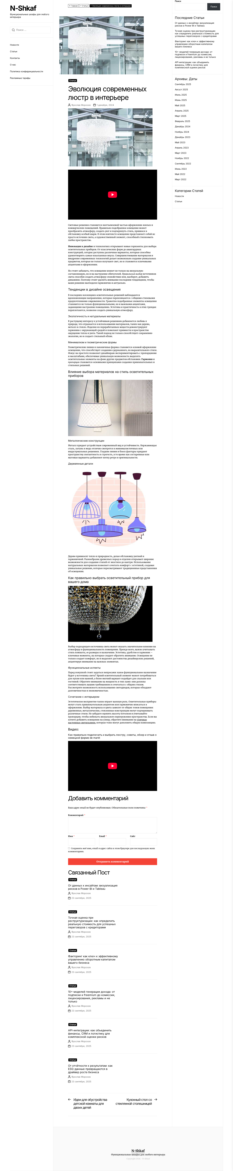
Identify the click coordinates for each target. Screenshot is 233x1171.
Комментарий (76, 815)
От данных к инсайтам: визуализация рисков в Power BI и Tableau (92, 887)
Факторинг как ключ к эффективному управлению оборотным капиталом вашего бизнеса (93, 959)
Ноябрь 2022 (182, 158)
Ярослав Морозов (81, 105)
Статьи (13, 51)
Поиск (178, 1)
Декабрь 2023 (182, 137)
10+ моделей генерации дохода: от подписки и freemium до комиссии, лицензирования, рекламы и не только (91, 996)
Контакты (15, 58)
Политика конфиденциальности (26, 71)
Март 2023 (180, 153)
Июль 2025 (181, 95)
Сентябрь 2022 (183, 163)
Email (103, 836)
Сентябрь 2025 (183, 84)
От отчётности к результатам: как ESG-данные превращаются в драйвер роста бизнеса (90, 1069)
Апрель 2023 (182, 147)
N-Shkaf (23, 8)
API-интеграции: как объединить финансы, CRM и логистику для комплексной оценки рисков (90, 1033)
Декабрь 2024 (182, 126)
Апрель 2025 (182, 110)
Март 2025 (180, 116)
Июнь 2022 (181, 169)
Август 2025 (181, 89)
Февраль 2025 (182, 121)
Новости (14, 44)
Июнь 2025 (181, 100)
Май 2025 (180, 105)
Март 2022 (180, 179)
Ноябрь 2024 (182, 132)
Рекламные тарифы (20, 78)
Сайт (132, 836)
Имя (71, 836)
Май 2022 (180, 174)
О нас (13, 64)
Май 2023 (180, 142)
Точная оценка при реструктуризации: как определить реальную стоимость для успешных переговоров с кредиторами (92, 922)
